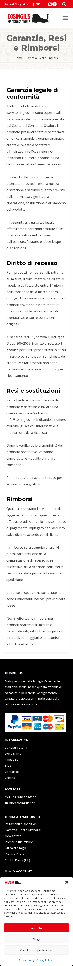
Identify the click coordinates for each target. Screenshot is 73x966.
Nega (36, 939)
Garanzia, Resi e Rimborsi (23, 830)
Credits (10, 778)
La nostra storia (16, 747)
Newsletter (13, 836)
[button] (67, 882)
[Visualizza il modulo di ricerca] (64, 4)
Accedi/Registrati (18, 4)
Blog (8, 765)
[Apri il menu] (65, 18)
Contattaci (12, 771)
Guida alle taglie (16, 848)
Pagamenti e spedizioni (21, 824)
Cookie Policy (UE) (17, 860)
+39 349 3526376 (23, 797)
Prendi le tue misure (19, 842)
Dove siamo (13, 753)
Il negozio (11, 759)
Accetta (36, 928)
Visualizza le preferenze (36, 950)
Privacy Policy (44, 960)
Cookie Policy (26, 960)
